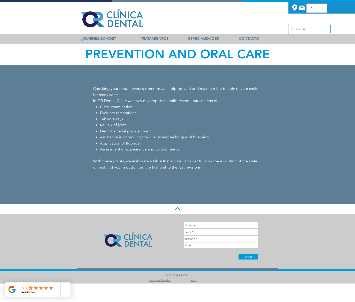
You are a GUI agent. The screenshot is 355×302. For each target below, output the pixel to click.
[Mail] (302, 7)
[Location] (294, 7)
